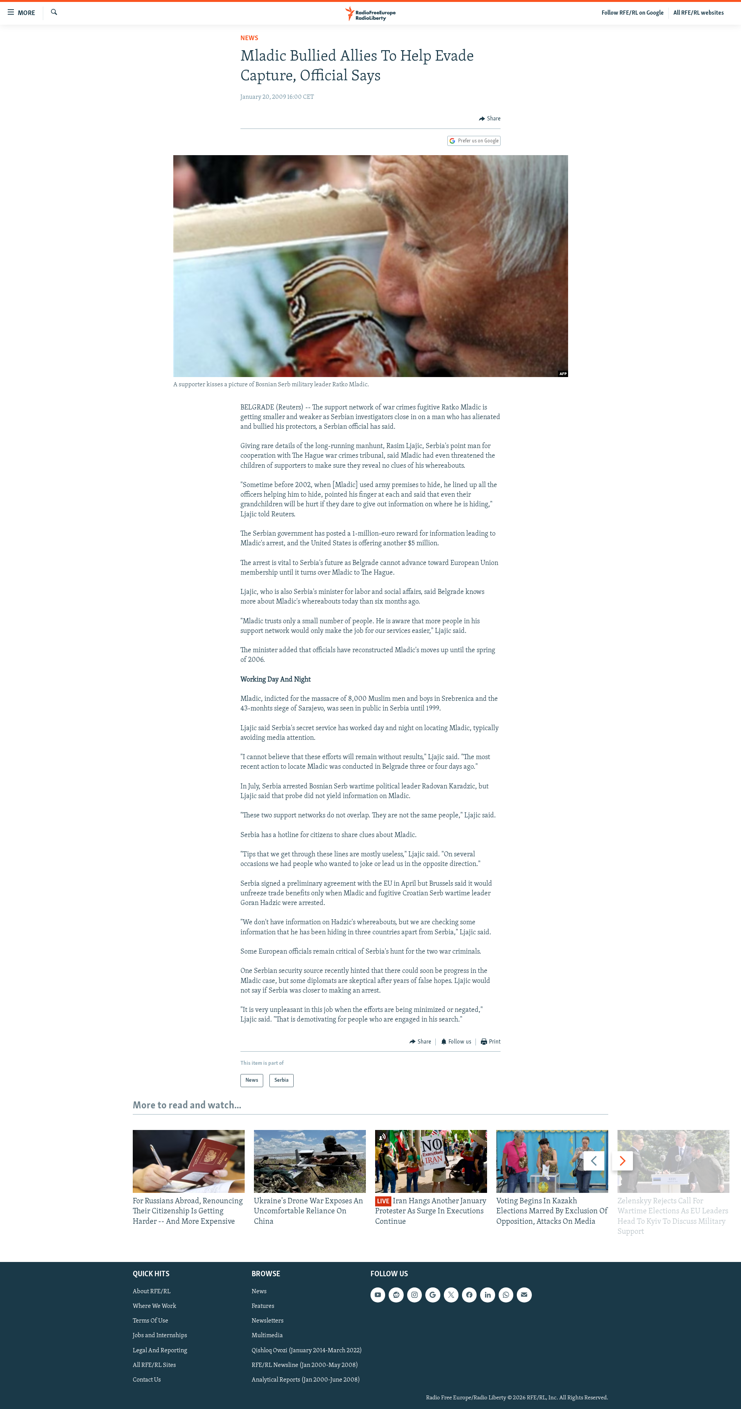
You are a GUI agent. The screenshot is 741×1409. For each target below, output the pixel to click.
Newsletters (268, 1321)
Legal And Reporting (160, 1350)
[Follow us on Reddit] (396, 1294)
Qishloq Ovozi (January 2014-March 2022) (307, 1350)
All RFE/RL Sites (154, 1365)
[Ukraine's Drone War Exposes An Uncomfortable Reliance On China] (310, 1161)
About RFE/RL (152, 1292)
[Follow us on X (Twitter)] (451, 1294)
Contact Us (147, 1380)
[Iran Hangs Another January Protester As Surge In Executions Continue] (431, 1161)
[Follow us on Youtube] (377, 1294)
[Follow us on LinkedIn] (487, 1294)
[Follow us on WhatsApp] (506, 1294)
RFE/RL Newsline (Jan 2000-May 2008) (305, 1365)
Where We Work (154, 1306)
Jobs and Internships (160, 1336)
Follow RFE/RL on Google (633, 13)
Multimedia (267, 1336)
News (249, 38)
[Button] (490, 119)
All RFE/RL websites (698, 13)
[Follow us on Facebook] (469, 1294)
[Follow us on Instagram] (414, 1294)
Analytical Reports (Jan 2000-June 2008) (306, 1380)
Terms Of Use (150, 1321)
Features (263, 1306)
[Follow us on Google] (432, 1294)
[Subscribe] (524, 1294)
